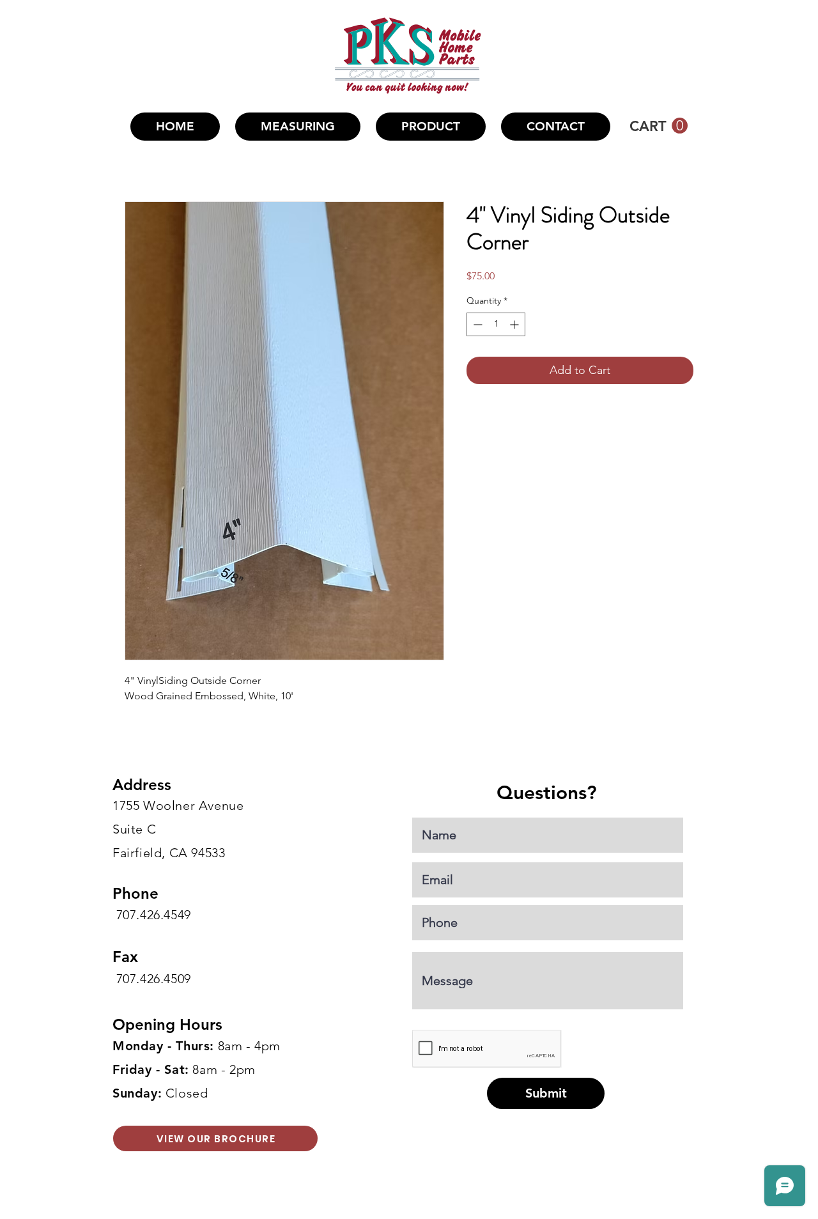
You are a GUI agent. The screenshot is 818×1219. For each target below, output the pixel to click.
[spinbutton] (495, 324)
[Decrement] (476, 324)
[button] (431, 127)
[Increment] (515, 324)
